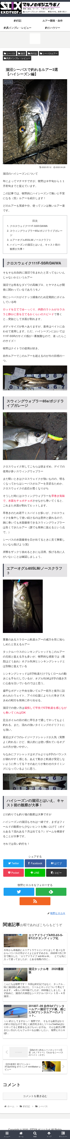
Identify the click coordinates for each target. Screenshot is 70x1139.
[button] (63, 630)
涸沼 (22, 53)
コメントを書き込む (35, 1096)
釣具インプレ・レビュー (18, 58)
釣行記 (33, 53)
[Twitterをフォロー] (19, 892)
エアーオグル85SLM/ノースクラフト (30, 239)
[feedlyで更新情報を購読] (51, 892)
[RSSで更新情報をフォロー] (35, 901)
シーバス (10, 53)
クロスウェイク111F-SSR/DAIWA (29, 226)
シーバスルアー (50, 53)
